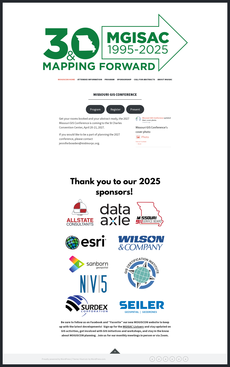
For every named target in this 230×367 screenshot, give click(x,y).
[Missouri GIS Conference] (115, 43)
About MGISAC (164, 79)
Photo (145, 137)
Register (115, 109)
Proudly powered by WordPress (56, 359)
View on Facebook (141, 142)
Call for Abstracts (144, 79)
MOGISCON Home (66, 79)
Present (135, 109)
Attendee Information (89, 79)
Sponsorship (124, 79)
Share (139, 144)
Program (109, 79)
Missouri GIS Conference (153, 118)
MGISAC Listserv (133, 326)
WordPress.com (98, 359)
